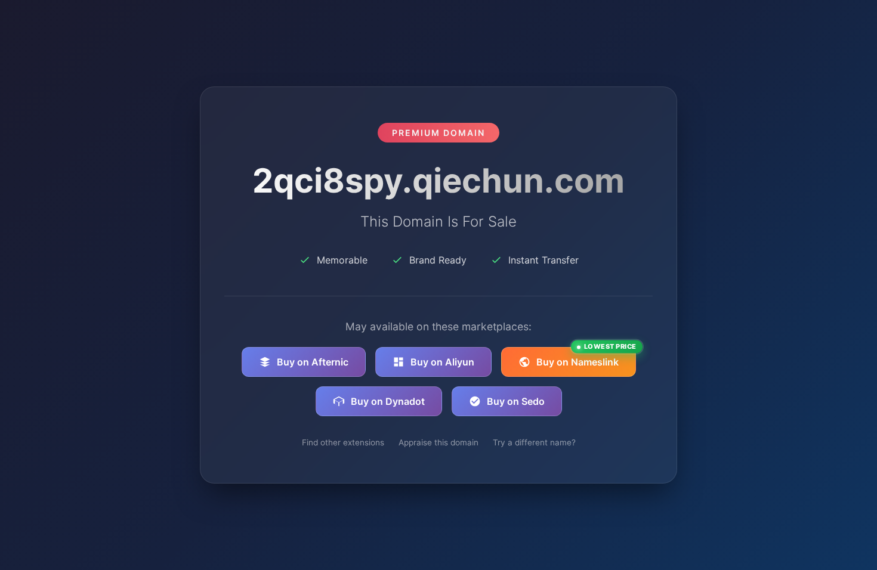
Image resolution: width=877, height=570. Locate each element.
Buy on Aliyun (442, 362)
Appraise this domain (438, 442)
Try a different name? (534, 442)
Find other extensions (343, 442)
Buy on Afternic (312, 362)
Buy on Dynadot (388, 401)
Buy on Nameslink (586, 357)
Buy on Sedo (516, 401)
